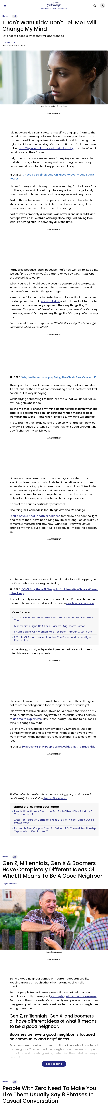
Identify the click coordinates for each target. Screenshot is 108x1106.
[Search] (94, 5)
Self (14, 16)
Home (5, 16)
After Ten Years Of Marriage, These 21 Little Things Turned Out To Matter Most (54, 821)
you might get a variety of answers (73, 996)
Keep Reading (54, 1063)
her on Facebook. (55, 798)
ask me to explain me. (27, 719)
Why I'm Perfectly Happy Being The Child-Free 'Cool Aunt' (58, 377)
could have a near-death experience (36, 516)
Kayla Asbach (10, 883)
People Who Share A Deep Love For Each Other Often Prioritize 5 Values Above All (53, 813)
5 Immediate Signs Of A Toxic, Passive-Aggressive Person (49, 626)
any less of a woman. (80, 603)
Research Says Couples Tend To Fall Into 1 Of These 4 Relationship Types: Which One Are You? (55, 829)
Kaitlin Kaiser (9, 42)
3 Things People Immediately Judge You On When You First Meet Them (53, 619)
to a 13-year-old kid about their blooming (46, 148)
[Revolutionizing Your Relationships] (54, 5)
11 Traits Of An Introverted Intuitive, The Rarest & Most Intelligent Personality (53, 638)
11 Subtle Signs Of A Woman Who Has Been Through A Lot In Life (53, 631)
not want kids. (50, 301)
